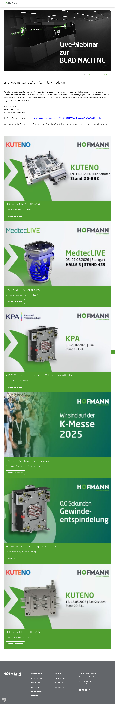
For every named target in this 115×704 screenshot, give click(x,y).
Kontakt (58, 674)
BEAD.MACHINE (36, 683)
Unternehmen (36, 691)
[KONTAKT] (113, 352)
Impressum (59, 683)
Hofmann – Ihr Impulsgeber (74, 75)
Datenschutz (60, 678)
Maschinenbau (36, 678)
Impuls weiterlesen (15, 216)
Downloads (59, 687)
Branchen (35, 687)
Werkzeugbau (36, 674)
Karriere (34, 696)
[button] (4, 700)
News (86, 75)
